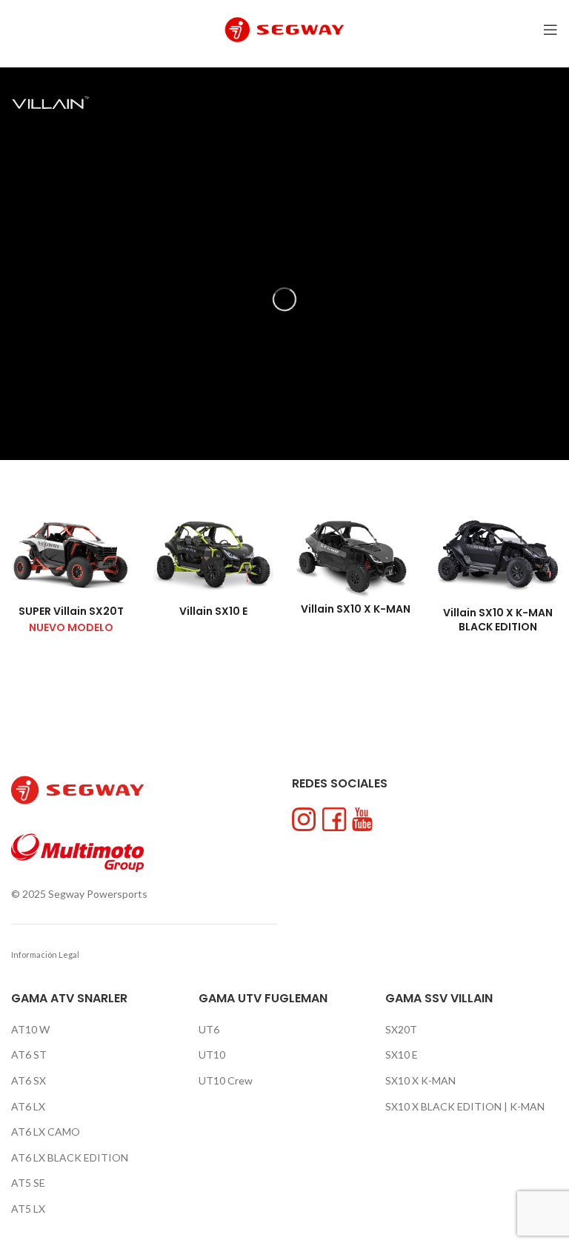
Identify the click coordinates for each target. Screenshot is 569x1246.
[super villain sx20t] (71, 554)
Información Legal (45, 954)
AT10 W (30, 1029)
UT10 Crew (226, 1080)
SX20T (401, 1029)
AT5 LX (28, 1208)
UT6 (209, 1029)
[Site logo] (284, 28)
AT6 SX (28, 1080)
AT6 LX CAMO (45, 1131)
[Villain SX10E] (213, 554)
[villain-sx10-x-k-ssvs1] (498, 554)
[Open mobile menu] (550, 29)
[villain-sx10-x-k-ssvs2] (356, 553)
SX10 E (401, 1054)
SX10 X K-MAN (420, 1080)
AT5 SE (28, 1182)
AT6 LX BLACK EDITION (69, 1157)
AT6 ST (29, 1054)
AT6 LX (28, 1106)
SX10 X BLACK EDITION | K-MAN (465, 1106)
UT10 (212, 1054)
